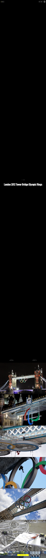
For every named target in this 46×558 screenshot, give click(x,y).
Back (3, 1)
